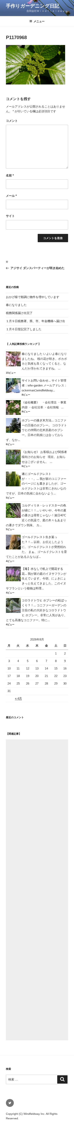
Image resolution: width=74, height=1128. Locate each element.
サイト (10, 216)
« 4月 (18, 698)
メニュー (39, 21)
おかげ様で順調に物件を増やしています (32, 297)
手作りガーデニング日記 (32, 5)
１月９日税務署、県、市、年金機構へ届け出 (35, 321)
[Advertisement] (37, 889)
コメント (12, 120)
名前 (10, 175)
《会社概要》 (30, 402)
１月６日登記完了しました (23, 329)
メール (11, 195)
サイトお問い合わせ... (36, 380)
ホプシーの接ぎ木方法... (38, 420)
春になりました (16, 305)
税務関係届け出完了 (19, 313)
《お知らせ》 (30, 452)
